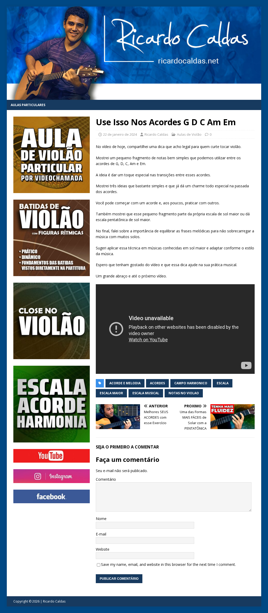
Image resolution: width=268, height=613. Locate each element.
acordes (157, 383)
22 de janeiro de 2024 (120, 134)
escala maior (111, 393)
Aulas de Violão (189, 134)
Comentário (106, 479)
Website (102, 549)
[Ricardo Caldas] (134, 96)
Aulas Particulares (28, 105)
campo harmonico (190, 383)
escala (222, 383)
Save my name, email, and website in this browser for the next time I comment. (168, 564)
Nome (101, 518)
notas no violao (184, 393)
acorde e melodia (125, 383)
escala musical (145, 393)
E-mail (101, 534)
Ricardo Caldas (156, 134)
